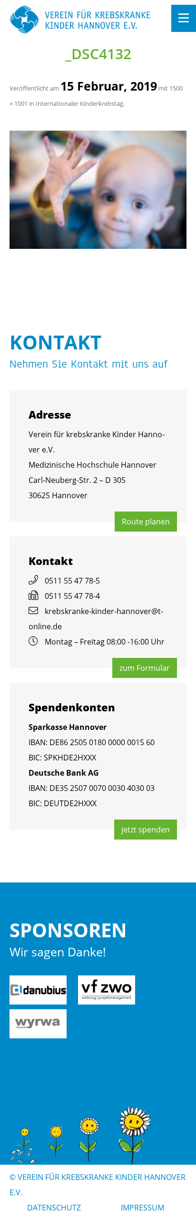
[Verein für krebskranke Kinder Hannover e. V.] (80, 20)
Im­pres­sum (142, 1207)
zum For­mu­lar (144, 668)
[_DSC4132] (98, 190)
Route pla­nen (146, 521)
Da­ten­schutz (54, 1207)
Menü (183, 18)
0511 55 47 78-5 (72, 580)
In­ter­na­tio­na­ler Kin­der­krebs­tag (79, 103)
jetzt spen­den (145, 829)
